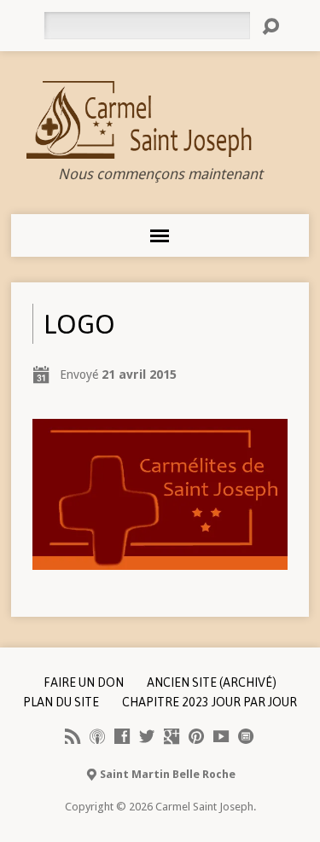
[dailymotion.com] (245, 736)
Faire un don (84, 682)
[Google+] (171, 736)
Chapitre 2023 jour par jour (209, 702)
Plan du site (61, 702)
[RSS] (72, 736)
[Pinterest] (196, 736)
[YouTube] (221, 736)
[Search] (270, 26)
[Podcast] (97, 736)
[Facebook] (122, 736)
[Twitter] (146, 736)
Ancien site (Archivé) (211, 682)
